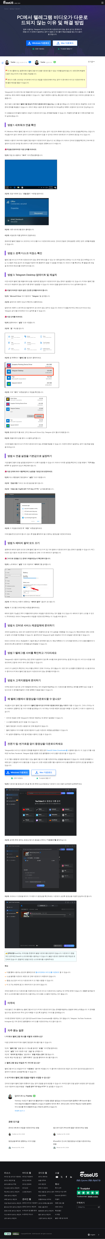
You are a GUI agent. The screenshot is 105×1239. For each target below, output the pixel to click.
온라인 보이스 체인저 (29, 1207)
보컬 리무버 (42, 1180)
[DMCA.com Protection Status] (16, 1233)
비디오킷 (25, 1188)
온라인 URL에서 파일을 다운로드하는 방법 (24, 1128)
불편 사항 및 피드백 (61, 1218)
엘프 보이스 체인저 (44, 1214)
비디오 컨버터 (26, 1184)
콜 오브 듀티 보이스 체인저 (13, 1207)
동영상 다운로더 (15, 9)
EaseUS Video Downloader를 (57, 750)
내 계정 (57, 1214)
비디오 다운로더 (27, 1176)
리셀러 (57, 1199)
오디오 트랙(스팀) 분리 (45, 1203)
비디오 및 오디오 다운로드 (12, 1176)
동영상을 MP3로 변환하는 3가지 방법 (22, 1141)
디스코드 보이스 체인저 (11, 1188)
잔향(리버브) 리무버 (44, 1199)
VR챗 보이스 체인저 (10, 1199)
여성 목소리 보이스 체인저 (12, 1203)
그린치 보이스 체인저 (45, 1218)
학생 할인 (58, 1210)
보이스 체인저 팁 (9, 1180)
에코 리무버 (42, 1195)
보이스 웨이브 (42, 1176)
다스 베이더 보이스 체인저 (12, 1214)
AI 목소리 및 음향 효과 (29, 1210)
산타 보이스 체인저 (10, 1218)
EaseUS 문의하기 (60, 1195)
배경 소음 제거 (43, 1207)
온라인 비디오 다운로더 (30, 1203)
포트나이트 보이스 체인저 (12, 1211)
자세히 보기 (19, 1111)
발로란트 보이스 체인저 (46, 1211)
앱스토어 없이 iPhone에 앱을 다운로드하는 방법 (70, 1128)
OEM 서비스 (59, 1207)
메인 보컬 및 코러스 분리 (46, 1192)
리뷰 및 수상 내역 (60, 1191)
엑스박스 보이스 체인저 (11, 1192)
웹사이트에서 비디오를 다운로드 (47, 972)
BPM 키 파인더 (43, 1188)
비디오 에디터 (26, 1180)
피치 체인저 (42, 1184)
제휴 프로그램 (59, 1203)
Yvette (13, 62)
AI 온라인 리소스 (27, 1214)
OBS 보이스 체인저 (10, 1195)
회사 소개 (58, 1188)
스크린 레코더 (26, 1192)
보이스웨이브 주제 (10, 1184)
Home (6, 9)
